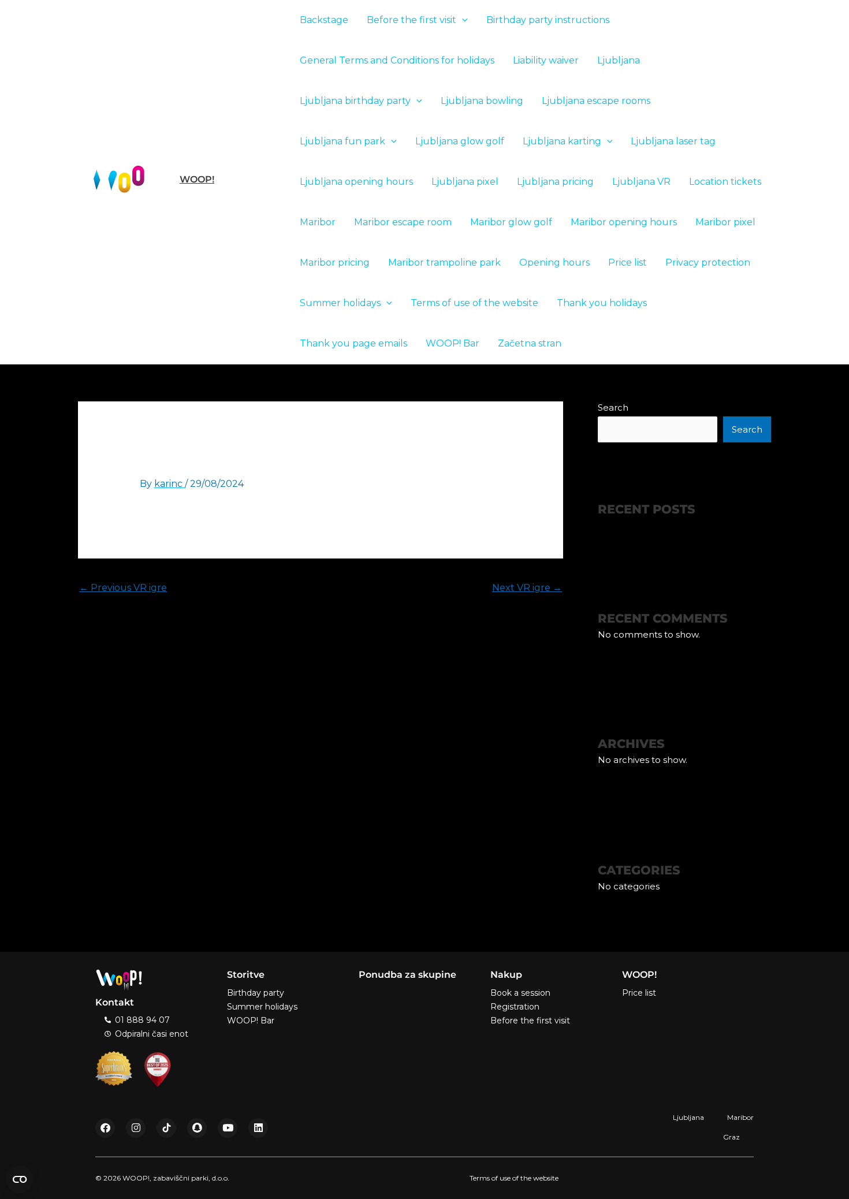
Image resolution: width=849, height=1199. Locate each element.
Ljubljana (618, 60)
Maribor (318, 222)
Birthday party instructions (547, 19)
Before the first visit (411, 19)
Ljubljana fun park (342, 141)
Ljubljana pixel (464, 181)
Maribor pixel (725, 222)
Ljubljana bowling (482, 100)
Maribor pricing (335, 262)
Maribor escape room (403, 222)
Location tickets (725, 181)
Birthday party (255, 993)
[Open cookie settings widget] (19, 1179)
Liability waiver (546, 60)
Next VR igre (527, 587)
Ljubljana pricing (555, 181)
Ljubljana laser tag (673, 141)
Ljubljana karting (562, 141)
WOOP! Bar (452, 343)
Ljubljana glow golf (459, 141)
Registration (514, 1006)
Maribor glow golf (511, 222)
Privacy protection (707, 262)
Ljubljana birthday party (355, 100)
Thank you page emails (353, 343)
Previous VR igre (123, 587)
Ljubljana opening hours (356, 181)
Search (613, 407)
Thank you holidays (602, 302)
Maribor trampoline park (444, 262)
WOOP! (197, 179)
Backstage (324, 19)
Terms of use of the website (474, 302)
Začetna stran (529, 343)
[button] (462, 20)
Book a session (520, 993)
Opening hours (554, 262)
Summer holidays (340, 302)
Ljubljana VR (641, 181)
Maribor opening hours (624, 222)
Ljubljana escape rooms (596, 100)
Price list (627, 262)
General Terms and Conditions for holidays (397, 60)
